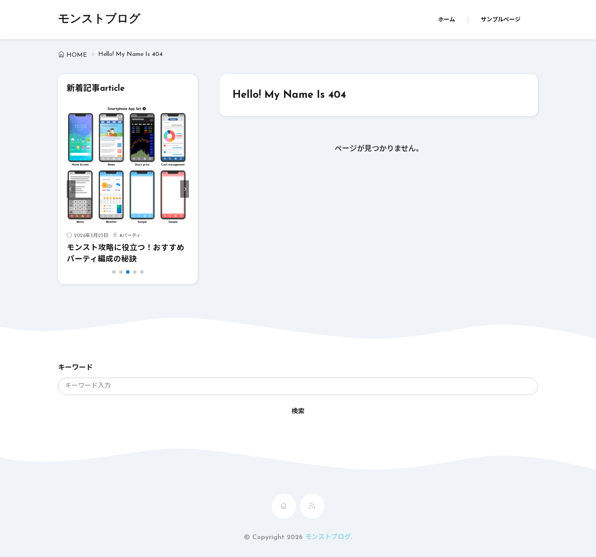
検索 (298, 412)
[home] (284, 506)
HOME (76, 55)
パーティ (131, 236)
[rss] (312, 506)
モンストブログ (99, 19)
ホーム (446, 20)
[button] (71, 189)
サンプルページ (501, 20)
